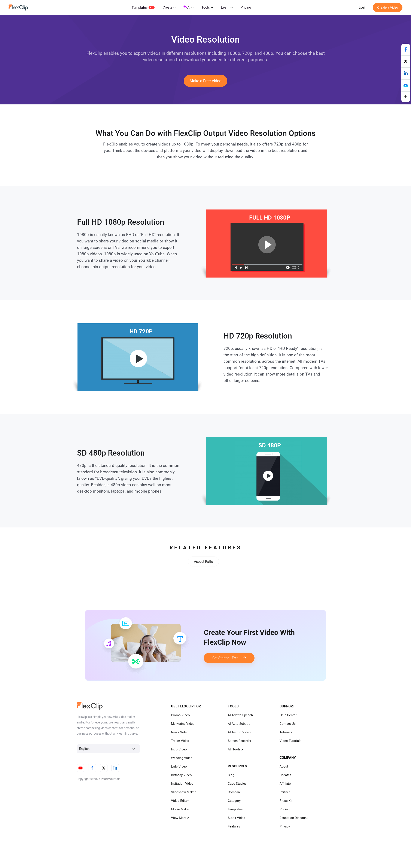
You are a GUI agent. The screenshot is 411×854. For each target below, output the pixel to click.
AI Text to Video (239, 732)
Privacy (285, 826)
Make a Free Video (205, 81)
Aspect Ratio (203, 562)
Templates (139, 8)
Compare (234, 792)
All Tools (234, 749)
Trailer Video (180, 741)
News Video (179, 732)
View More (178, 818)
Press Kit (286, 801)
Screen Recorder (239, 741)
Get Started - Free (227, 658)
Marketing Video (183, 724)
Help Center (288, 715)
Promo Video (180, 715)
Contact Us (288, 724)
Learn (225, 7)
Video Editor (180, 801)
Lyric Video (179, 766)
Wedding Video (181, 758)
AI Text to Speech (240, 715)
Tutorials (286, 732)
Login (362, 7)
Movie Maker (180, 809)
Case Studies (237, 784)
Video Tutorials (290, 741)
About (284, 766)
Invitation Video (182, 784)
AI (188, 7)
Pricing (246, 7)
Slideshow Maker (183, 792)
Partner (285, 792)
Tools (205, 7)
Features (234, 826)
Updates (285, 775)
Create (167, 7)
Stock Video (236, 818)
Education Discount (294, 818)
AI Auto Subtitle (239, 724)
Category (234, 801)
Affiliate (285, 784)
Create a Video (387, 7)
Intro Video (179, 749)
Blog (231, 775)
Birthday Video (181, 775)
